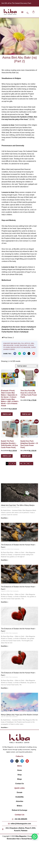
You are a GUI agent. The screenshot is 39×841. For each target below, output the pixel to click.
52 (28, 463)
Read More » (4, 518)
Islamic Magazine (20, 345)
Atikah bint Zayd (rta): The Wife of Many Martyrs (17, 505)
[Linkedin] (22, 761)
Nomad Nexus (27, 839)
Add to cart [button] (7, 414)
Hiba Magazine (8, 345)
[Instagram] (17, 761)
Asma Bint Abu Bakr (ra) (11, 343)
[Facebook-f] (12, 761)
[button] (22, 12)
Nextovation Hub (13, 839)
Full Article (25, 343)
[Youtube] (27, 761)
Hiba (32, 343)
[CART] (33, 11)
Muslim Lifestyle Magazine (20, 347)
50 (21, 463)
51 (25, 463)
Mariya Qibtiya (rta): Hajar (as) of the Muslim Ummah (19, 715)
